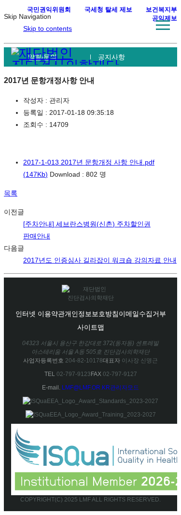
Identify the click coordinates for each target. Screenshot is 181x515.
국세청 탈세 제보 (108, 9)
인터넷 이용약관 (40, 314)
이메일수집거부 (142, 314)
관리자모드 (124, 387)
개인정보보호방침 (92, 314)
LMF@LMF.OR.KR (86, 387)
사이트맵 (90, 327)
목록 (10, 193)
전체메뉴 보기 (162, 25)
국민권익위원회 (49, 9)
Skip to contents (47, 28)
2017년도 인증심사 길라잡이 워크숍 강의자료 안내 (100, 260)
